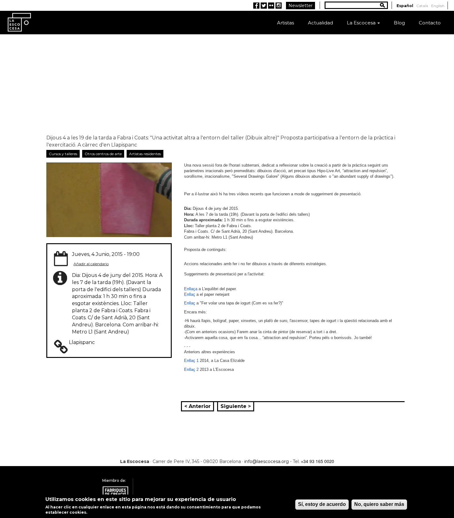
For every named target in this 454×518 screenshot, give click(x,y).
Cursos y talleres (63, 153)
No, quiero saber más (379, 504)
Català (422, 5)
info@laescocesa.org (266, 461)
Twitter (264, 5)
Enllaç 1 (191, 360)
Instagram (278, 5)
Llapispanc (82, 342)
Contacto (430, 23)
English (437, 5)
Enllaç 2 (191, 369)
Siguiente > (236, 406)
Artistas (285, 23)
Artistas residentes (145, 153)
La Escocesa (362, 23)
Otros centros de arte (103, 153)
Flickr (271, 5)
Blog (399, 23)
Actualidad (320, 23)
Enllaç (189, 294)
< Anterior (197, 406)
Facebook (256, 5)
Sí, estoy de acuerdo (322, 504)
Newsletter (300, 5)
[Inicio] (19, 22)
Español (405, 5)
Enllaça (190, 289)
